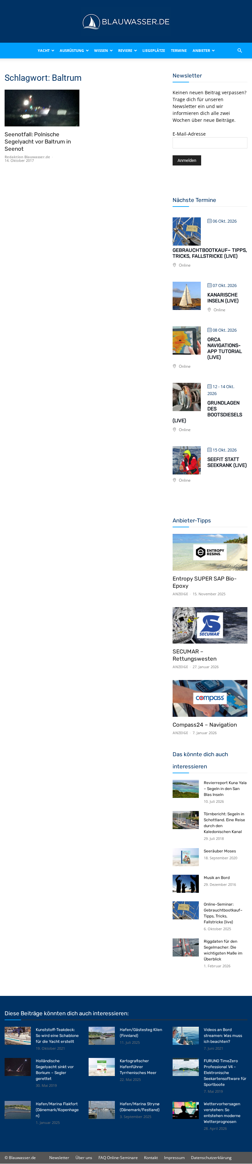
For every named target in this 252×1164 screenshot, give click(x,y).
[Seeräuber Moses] (186, 857)
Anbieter (201, 50)
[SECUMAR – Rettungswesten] (210, 625)
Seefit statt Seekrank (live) (227, 462)
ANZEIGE (180, 593)
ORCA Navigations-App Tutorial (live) (224, 348)
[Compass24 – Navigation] (210, 698)
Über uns (83, 1157)
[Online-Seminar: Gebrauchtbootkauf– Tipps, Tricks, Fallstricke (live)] (186, 910)
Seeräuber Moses (220, 851)
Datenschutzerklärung (211, 1157)
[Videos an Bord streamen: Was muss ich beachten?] (186, 1036)
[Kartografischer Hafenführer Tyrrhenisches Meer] (102, 1067)
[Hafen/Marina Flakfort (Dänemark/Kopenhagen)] (18, 1110)
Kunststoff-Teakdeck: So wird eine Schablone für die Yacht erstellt (57, 1035)
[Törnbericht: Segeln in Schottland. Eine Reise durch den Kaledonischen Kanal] (186, 820)
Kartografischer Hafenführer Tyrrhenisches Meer (138, 1067)
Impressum (174, 1157)
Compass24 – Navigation (205, 724)
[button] (239, 50)
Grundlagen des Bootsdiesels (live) (207, 412)
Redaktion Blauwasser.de (27, 156)
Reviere (125, 50)
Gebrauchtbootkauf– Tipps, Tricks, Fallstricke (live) (210, 253)
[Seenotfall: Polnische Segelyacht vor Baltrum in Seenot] (42, 108)
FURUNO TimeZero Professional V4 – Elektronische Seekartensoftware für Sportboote (225, 1073)
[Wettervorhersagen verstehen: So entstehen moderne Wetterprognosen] (186, 1110)
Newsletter (59, 1157)
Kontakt (151, 1157)
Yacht (44, 50)
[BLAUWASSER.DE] (126, 21)
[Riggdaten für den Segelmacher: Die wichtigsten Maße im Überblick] (186, 947)
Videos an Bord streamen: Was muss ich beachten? (223, 1035)
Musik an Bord (217, 877)
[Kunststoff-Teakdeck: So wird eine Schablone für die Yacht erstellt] (18, 1036)
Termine (179, 50)
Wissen (101, 50)
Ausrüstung (72, 50)
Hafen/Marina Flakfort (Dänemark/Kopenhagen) (57, 1110)
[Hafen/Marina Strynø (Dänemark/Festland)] (102, 1110)
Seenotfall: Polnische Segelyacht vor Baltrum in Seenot (38, 141)
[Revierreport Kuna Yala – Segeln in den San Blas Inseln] (186, 789)
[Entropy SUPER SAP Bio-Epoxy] (210, 552)
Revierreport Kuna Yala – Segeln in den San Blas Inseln (225, 788)
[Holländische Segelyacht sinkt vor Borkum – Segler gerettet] (18, 1067)
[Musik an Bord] (186, 884)
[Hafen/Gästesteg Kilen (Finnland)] (102, 1036)
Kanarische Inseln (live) (223, 298)
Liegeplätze (153, 50)
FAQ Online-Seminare (118, 1157)
